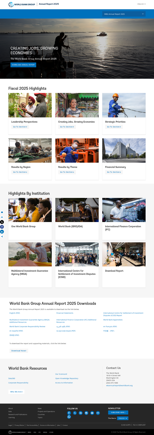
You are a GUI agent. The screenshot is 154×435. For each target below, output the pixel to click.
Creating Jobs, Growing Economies (76, 122)
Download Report (114, 271)
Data (10, 411)
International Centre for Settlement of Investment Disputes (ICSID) (77, 274)
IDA (35, 432)
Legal (10, 425)
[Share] (2, 227)
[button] (145, 4)
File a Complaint (139, 425)
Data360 (12, 378)
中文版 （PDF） (109, 331)
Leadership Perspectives (24, 122)
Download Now (19, 351)
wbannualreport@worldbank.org (119, 385)
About (10, 408)
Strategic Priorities (115, 122)
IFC (39, 432)
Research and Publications (17, 414)
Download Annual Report (23, 65)
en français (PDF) (110, 326)
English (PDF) (15, 313)
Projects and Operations (46, 411)
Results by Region (20, 167)
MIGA (45, 432)
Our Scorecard (61, 374)
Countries (41, 414)
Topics (40, 417)
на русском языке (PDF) (66, 331)
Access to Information (64, 383)
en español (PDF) (16, 331)
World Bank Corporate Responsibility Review (28, 326)
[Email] (2, 212)
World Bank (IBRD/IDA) (70, 226)
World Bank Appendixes (113, 320)
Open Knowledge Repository (67, 378)
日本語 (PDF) (14, 335)
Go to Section (20, 127)
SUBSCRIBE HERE (117, 412)
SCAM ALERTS (126, 425)
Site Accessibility (32, 425)
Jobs (58, 425)
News (40, 408)
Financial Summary (115, 167)
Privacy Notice (19, 425)
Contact (65, 425)
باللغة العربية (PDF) (63, 326)
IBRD (29, 432)
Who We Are (16, 392)
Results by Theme (67, 167)
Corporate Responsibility (18, 383)
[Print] (2, 217)
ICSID (51, 432)
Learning (11, 417)
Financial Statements (65, 313)
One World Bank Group (23, 226)
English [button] (122, 418)
